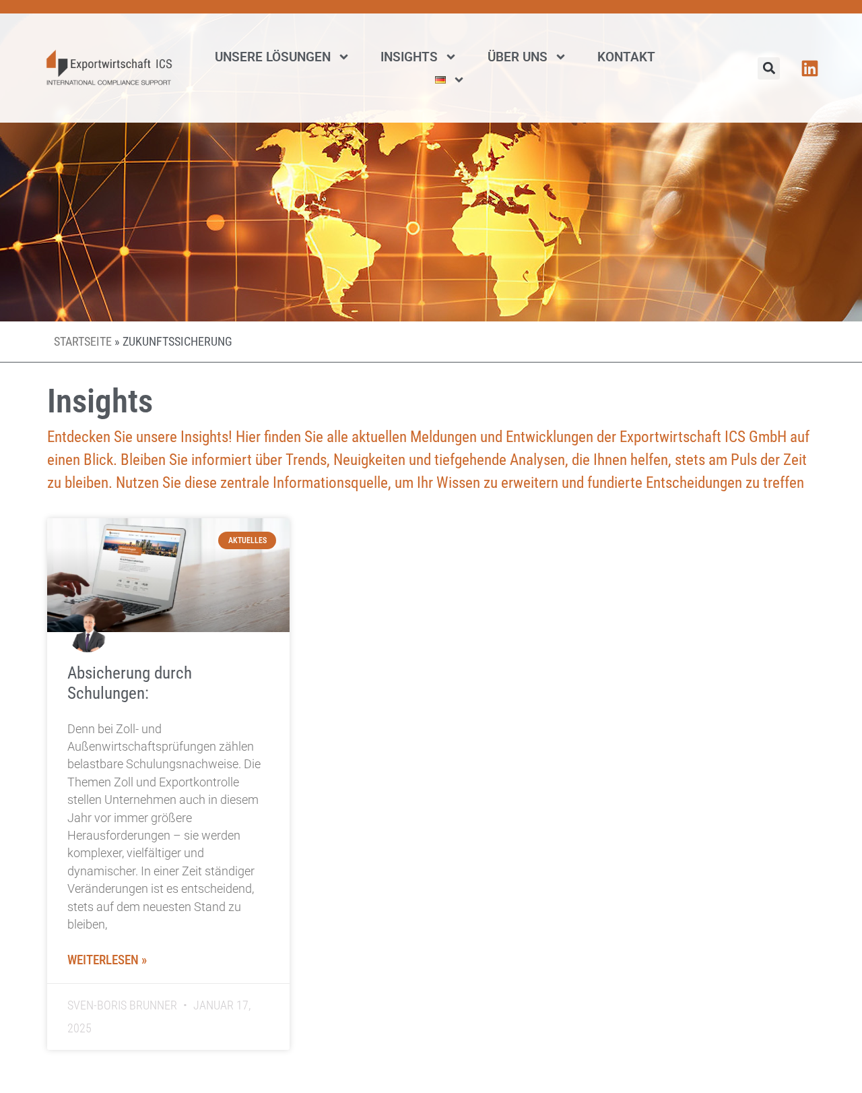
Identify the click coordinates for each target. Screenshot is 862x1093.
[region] (175, 995)
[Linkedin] (810, 68)
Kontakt (626, 57)
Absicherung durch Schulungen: (129, 682)
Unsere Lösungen (273, 57)
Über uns (518, 57)
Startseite (83, 341)
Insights (409, 57)
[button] (769, 68)
